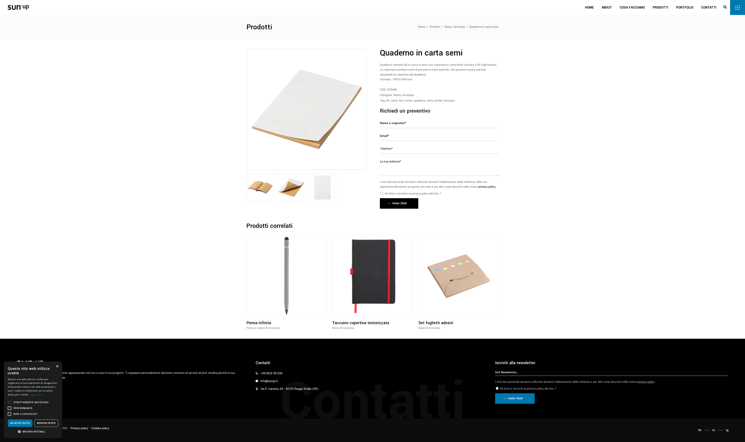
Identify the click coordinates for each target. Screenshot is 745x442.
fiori (401, 101)
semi (430, 101)
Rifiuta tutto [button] (46, 423)
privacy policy (487, 187)
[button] (9, 402)
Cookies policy (100, 428)
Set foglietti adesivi (435, 323)
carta (394, 101)
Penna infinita (258, 323)
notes (408, 101)
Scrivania (459, 27)
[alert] (33, 399)
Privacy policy (79, 428)
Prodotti (435, 27)
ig (727, 430)
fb (699, 430)
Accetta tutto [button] (20, 423)
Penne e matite (255, 328)
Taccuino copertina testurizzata (360, 323)
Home (421, 27)
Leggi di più (35, 394)
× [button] (57, 366)
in (713, 430)
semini (438, 101)
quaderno (419, 101)
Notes (448, 27)
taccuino (449, 101)
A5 (387, 101)
